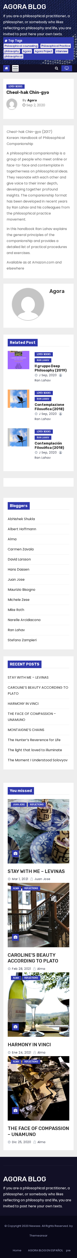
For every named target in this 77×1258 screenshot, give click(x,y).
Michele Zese (19, 599)
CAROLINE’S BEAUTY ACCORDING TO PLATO (33, 958)
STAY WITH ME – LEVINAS (28, 677)
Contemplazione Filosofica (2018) (49, 407)
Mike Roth (16, 609)
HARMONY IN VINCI (23, 703)
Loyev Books (15, 86)
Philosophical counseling (20, 46)
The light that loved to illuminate (35, 750)
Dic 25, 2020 (21, 1142)
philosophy (11, 51)
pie (68, 1250)
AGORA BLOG (24, 7)
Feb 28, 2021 (21, 969)
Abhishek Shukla (21, 518)
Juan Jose (16, 579)
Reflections (37, 804)
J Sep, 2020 (47, 375)
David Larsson (19, 559)
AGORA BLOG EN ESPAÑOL (45, 1250)
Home (17, 1250)
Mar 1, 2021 (20, 879)
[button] (56, 68)
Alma (12, 539)
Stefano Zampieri (22, 640)
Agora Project (43, 51)
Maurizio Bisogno (21, 589)
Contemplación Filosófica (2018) (49, 445)
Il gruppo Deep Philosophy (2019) (51, 368)
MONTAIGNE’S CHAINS (26, 729)
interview (61, 51)
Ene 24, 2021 (21, 1052)
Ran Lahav (43, 360)
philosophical (13, 56)
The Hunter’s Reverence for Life (34, 739)
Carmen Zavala (21, 549)
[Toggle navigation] (15, 68)
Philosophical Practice (55, 46)
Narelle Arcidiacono (24, 619)
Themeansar (38, 1236)
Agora (27, 51)
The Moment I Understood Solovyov (38, 760)
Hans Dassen (18, 569)
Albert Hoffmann (22, 529)
